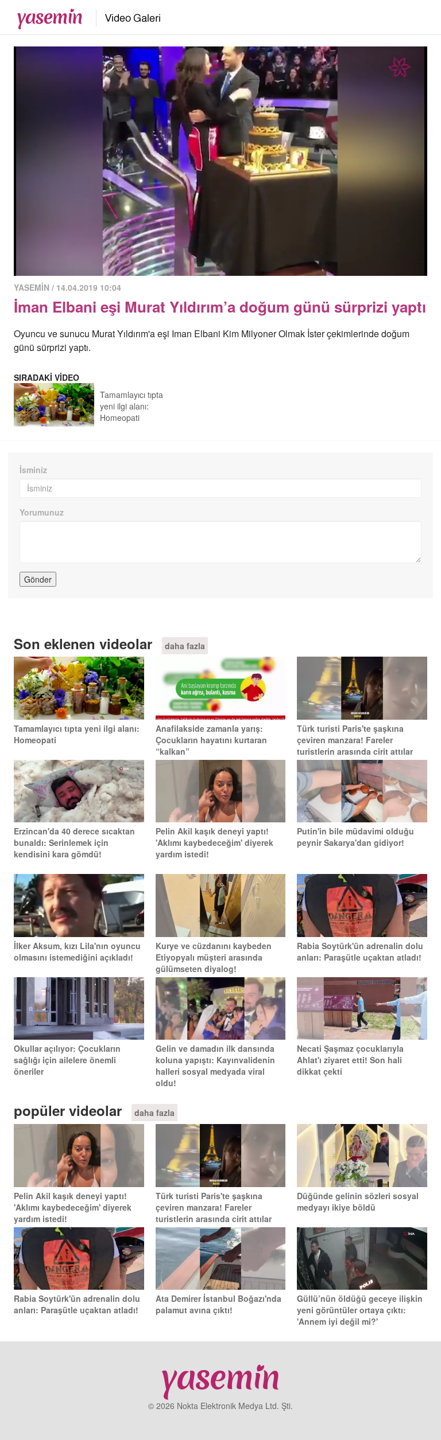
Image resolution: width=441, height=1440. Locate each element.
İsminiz (33, 469)
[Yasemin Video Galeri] (126, 16)
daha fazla (185, 645)
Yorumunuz (42, 512)
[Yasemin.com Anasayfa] (46, 16)
